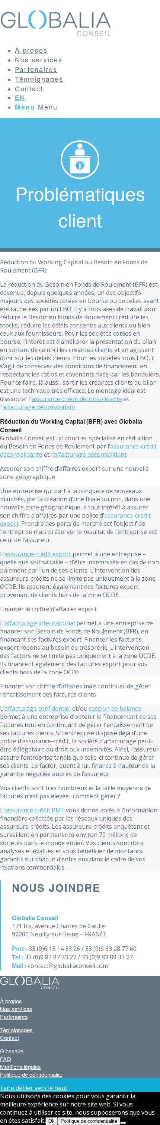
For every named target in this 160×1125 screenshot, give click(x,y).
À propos (11, 1001)
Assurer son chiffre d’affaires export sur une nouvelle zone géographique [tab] (74, 472)
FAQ (5, 1059)
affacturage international (39, 623)
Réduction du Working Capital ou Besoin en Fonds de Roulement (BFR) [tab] (74, 266)
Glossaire (11, 1051)
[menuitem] (87, 50)
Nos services (16, 1008)
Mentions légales (20, 1066)
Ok (51, 1121)
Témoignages (16, 1030)
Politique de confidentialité (31, 1074)
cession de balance (115, 708)
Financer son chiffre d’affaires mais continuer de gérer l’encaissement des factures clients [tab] (75, 690)
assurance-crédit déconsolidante (77, 399)
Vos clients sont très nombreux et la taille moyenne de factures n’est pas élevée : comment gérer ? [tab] (75, 792)
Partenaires (14, 1016)
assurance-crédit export (37, 554)
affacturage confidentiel (37, 708)
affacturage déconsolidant (39, 407)
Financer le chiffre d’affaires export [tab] (48, 609)
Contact (9, 1037)
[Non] (123, 1123)
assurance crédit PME (34, 810)
